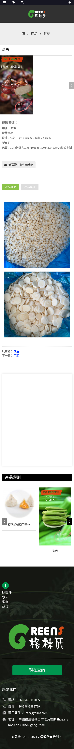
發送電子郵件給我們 (20, 165)
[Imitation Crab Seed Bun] (19, 503)
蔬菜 (47, 34)
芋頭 (16, 355)
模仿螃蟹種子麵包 (19, 524)
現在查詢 (37, 670)
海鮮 (5, 602)
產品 (34, 34)
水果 (5, 597)
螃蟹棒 (7, 592)
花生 (16, 351)
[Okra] (55, 516)
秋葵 (55, 550)
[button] (71, 85)
